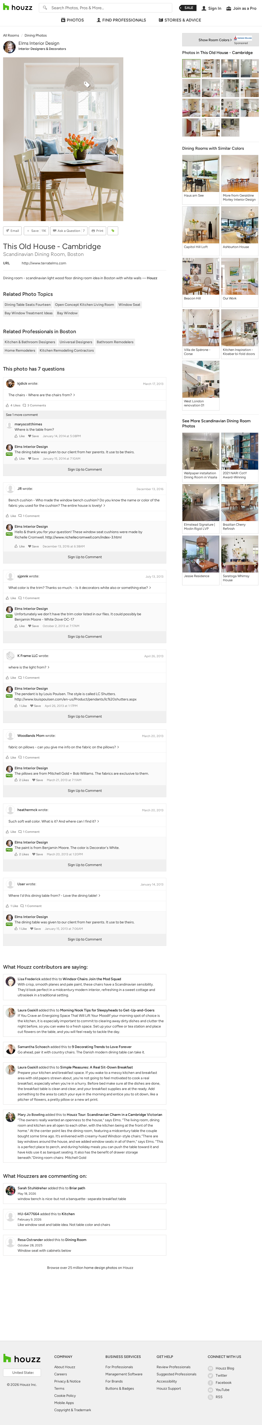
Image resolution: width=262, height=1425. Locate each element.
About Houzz (64, 1367)
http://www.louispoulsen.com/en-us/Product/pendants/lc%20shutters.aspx (76, 699)
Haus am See (194, 195)
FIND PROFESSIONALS (124, 20)
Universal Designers (76, 342)
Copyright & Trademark (72, 1410)
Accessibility (167, 1381)
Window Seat (129, 305)
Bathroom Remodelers (115, 342)
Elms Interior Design (38, 43)
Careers (60, 1374)
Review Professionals (174, 1367)
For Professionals (119, 1367)
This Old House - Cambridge (226, 52)
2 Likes (24, 780)
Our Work (229, 298)
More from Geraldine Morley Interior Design (239, 197)
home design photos (100, 1268)
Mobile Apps (64, 1403)
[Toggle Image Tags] (112, 230)
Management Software (124, 1374)
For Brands (114, 1381)
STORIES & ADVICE (183, 20)
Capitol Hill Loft (196, 247)
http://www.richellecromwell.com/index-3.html (83, 537)
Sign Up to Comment (85, 469)
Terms (59, 1388)
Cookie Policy (65, 1396)
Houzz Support (169, 1388)
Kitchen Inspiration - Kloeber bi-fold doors (239, 352)
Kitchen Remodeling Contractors (67, 350)
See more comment (22, 415)
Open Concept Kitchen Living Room (84, 305)
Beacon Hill (192, 298)
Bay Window (67, 313)
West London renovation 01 (194, 403)
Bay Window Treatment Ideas (29, 313)
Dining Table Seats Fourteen (28, 305)
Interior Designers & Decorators (42, 49)
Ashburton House (236, 247)
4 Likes (15, 405)
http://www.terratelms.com (44, 263)
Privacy (60, 1381)
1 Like (23, 706)
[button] (7, 405)
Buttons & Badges (119, 1388)
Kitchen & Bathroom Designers (30, 342)
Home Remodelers (20, 350)
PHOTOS (75, 20)
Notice (75, 1381)
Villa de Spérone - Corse (197, 352)
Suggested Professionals (176, 1374)
